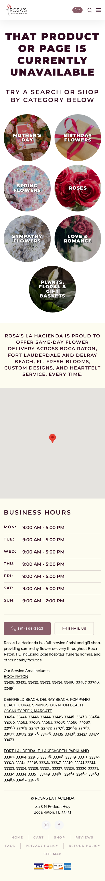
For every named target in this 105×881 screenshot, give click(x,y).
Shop (59, 837)
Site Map (53, 854)
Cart (38, 837)
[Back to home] (15, 10)
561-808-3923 (30, 628)
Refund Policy (84, 846)
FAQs (10, 846)
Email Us (77, 628)
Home (17, 837)
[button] (89, 10)
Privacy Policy (42, 846)
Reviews (84, 837)
